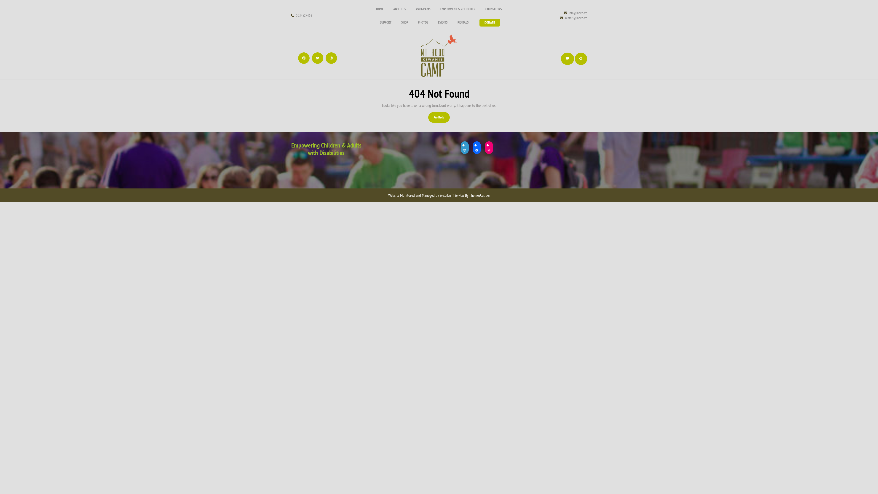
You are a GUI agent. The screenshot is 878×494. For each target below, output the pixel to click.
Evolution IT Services (452, 195)
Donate (490, 22)
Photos (423, 22)
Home (379, 9)
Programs (423, 9)
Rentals (463, 22)
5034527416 (304, 15)
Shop (404, 22)
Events (443, 22)
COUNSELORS (493, 9)
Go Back (441, 119)
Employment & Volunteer (458, 9)
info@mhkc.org (578, 13)
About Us (399, 9)
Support (385, 22)
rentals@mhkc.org (576, 18)
